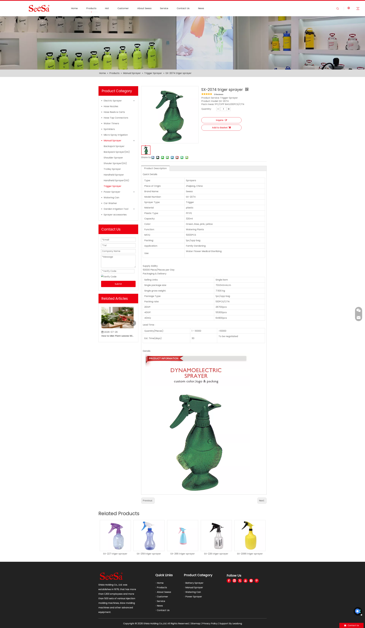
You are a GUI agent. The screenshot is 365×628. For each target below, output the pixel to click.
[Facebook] (229, 581)
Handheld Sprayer (114, 174)
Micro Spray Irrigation (116, 134)
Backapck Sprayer (114, 146)
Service (164, 8)
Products (91, 8)
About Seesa (144, 8)
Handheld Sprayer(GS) (116, 180)
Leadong (237, 623)
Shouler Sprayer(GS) (115, 163)
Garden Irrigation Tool (116, 209)
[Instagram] (251, 581)
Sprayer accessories (115, 214)
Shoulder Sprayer (113, 157)
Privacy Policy (210, 623)
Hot (107, 8)
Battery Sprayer (194, 583)
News (201, 8)
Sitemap (195, 623)
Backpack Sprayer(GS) (117, 152)
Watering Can (111, 197)
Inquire (219, 120)
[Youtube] (245, 581)
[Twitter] (240, 581)
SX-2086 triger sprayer (216, 553)
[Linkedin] (234, 581)
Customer (123, 8)
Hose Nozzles (111, 106)
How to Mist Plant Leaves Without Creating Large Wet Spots (117, 336)
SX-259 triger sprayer (115, 553)
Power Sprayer (112, 191)
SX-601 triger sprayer (250, 553)
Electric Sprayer (113, 100)
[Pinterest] (257, 581)
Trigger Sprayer (112, 186)
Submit (118, 284)
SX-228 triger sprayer (182, 553)
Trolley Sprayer (112, 169)
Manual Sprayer (112, 140)
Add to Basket (220, 127)
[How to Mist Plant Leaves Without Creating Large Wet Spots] (117, 328)
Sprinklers (109, 129)
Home (74, 8)
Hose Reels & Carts (114, 112)
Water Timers (111, 123)
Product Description (155, 168)
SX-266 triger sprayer (149, 553)
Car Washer (110, 203)
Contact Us (183, 8)
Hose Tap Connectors (116, 117)
